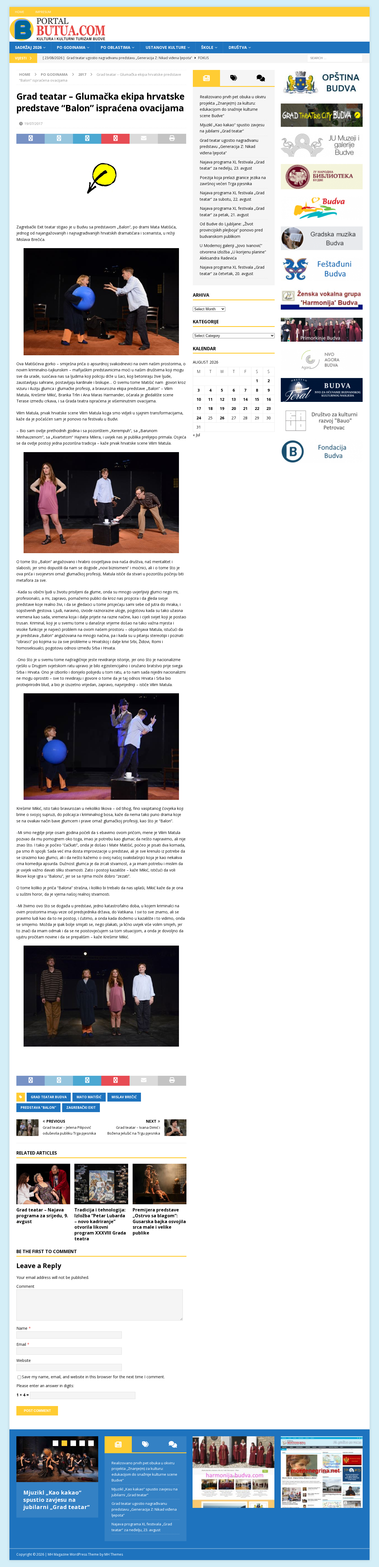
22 (257, 408)
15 (257, 399)
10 (198, 399)
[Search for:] (335, 58)
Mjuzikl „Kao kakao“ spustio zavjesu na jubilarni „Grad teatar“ (56, 1500)
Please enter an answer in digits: (45, 1385)
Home (19, 12)
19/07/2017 (33, 123)
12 (222, 399)
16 (268, 399)
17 (198, 408)
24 (198, 417)
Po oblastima (115, 47)
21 (245, 408)
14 (245, 399)
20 (233, 408)
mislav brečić (124, 1097)
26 (222, 417)
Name (22, 1328)
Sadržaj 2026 (28, 47)
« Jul (196, 434)
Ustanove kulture (166, 47)
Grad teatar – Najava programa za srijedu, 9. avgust (42, 1216)
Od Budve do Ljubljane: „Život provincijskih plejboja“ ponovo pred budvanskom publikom (231, 230)
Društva (238, 47)
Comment (25, 1286)
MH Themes (113, 1554)
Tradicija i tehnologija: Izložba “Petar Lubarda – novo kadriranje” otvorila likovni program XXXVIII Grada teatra (100, 1224)
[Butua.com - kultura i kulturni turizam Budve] (58, 38)
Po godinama (71, 47)
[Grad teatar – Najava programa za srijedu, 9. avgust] (43, 1184)
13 (233, 399)
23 (268, 408)
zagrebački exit (81, 1107)
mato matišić (89, 1097)
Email (21, 1344)
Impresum (43, 12)
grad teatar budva (49, 1097)
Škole (207, 47)
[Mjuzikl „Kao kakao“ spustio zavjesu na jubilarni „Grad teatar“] (57, 1459)
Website (23, 1360)
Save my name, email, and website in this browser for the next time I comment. (93, 1376)
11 (210, 399)
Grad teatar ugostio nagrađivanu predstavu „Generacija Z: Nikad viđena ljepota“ (229, 146)
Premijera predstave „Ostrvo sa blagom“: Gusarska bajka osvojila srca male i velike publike (159, 1221)
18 (210, 408)
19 (222, 408)
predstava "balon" (38, 1107)
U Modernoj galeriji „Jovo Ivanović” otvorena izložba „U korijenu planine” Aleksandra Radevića (233, 252)
